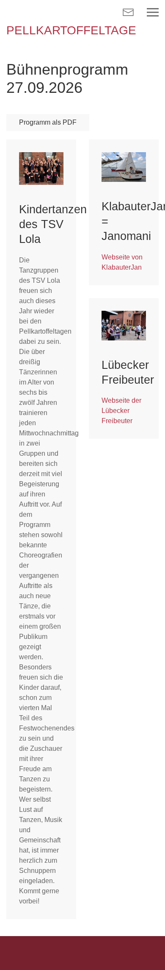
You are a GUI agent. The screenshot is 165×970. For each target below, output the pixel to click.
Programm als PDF (48, 122)
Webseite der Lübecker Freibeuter (121, 410)
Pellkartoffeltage (71, 30)
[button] (153, 12)
